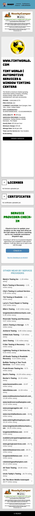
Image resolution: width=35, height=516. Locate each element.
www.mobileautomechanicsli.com (17, 397)
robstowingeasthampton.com (17, 463)
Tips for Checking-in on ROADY (17, 258)
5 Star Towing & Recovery (17, 345)
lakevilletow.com (17, 391)
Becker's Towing (17, 379)
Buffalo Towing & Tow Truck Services (17, 363)
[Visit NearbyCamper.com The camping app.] (17, 21)
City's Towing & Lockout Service (17, 292)
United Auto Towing (17, 336)
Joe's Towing (17, 341)
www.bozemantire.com (17, 385)
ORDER (17, 138)
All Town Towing (17, 469)
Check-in (17, 250)
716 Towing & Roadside (17, 298)
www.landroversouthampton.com (17, 403)
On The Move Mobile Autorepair (17, 481)
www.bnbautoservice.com (17, 451)
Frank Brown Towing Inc (17, 369)
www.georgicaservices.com (17, 445)
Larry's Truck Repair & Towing (17, 304)
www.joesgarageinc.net (17, 409)
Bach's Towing (17, 374)
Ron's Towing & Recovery (17, 286)
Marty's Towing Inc (17, 280)
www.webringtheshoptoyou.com (17, 421)
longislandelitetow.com (17, 433)
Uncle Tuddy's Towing (17, 475)
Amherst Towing (17, 331)
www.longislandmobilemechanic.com (17, 427)
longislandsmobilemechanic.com (17, 314)
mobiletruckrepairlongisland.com (17, 439)
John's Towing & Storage (17, 326)
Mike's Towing (17, 309)
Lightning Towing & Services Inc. (17, 351)
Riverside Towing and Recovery (17, 320)
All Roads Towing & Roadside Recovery (17, 357)
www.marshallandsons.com (17, 415)
